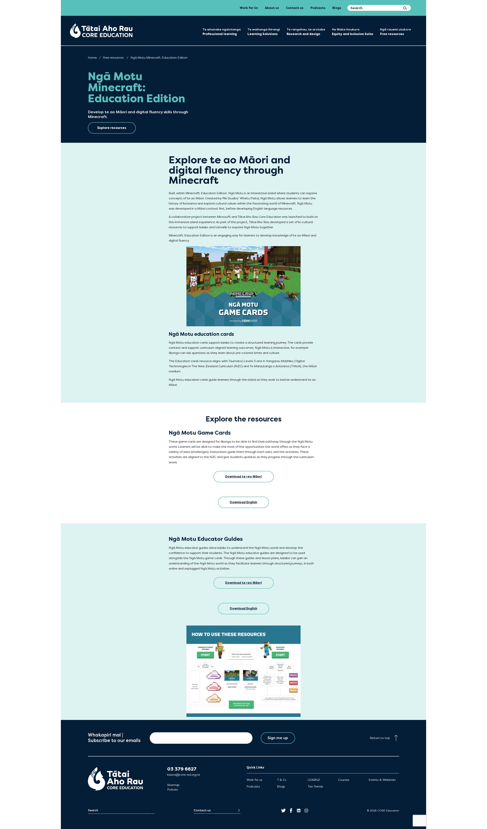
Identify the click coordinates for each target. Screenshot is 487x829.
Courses (343, 780)
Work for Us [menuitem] (249, 8)
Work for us (254, 780)
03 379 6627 (182, 769)
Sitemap (173, 785)
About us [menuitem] (272, 8)
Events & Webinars (382, 780)
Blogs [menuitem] (336, 8)
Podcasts (253, 786)
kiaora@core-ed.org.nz (183, 774)
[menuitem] (101, 30)
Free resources (113, 57)
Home (92, 57)
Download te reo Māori (243, 476)
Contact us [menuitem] (295, 8)
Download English (243, 502)
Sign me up (278, 738)
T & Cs (281, 780)
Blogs (281, 786)
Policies (172, 789)
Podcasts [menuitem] (317, 8)
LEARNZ (314, 780)
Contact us (202, 810)
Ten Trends (315, 786)
